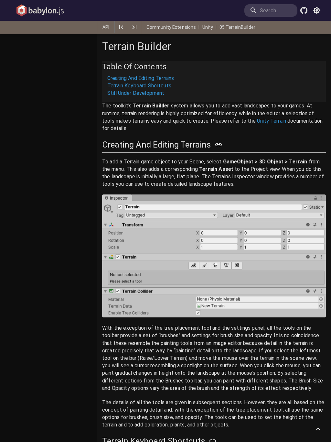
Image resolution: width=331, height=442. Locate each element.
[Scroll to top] (318, 429)
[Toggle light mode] (316, 10)
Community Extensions (171, 27)
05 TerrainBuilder (237, 27)
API (105, 27)
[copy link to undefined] (218, 144)
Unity (207, 27)
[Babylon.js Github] (303, 10)
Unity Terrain (271, 121)
